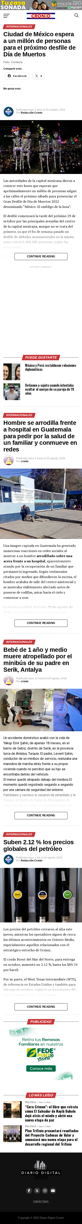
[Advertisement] (41, 310)
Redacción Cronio (31, 112)
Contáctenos (41, 1202)
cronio (24, 461)
